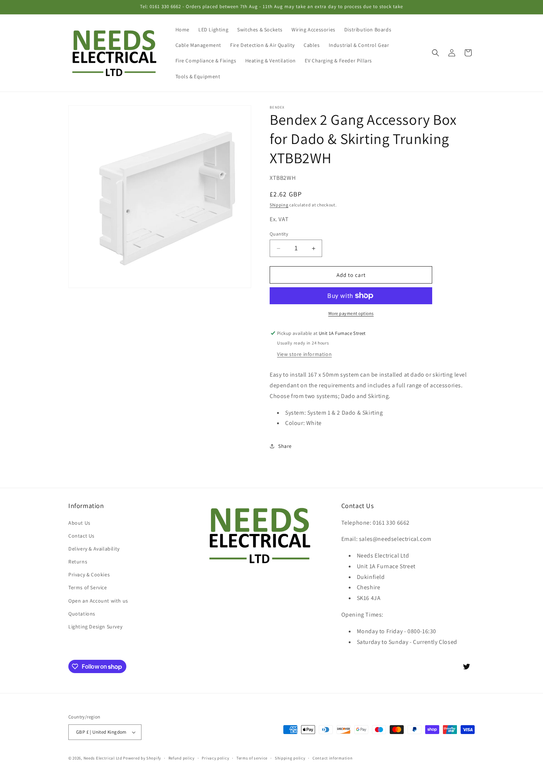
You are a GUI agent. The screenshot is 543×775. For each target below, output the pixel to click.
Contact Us (81, 535)
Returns (77, 561)
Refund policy (181, 758)
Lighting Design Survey (95, 626)
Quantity (279, 234)
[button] (435, 53)
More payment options (351, 313)
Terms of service (251, 758)
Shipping (279, 205)
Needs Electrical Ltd (102, 758)
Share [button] (285, 446)
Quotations (81, 613)
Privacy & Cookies (89, 574)
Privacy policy (215, 758)
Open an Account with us (98, 600)
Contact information (332, 758)
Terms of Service (87, 587)
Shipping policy (290, 758)
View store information (304, 354)
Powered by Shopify (142, 758)
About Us (79, 522)
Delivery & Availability (94, 548)
